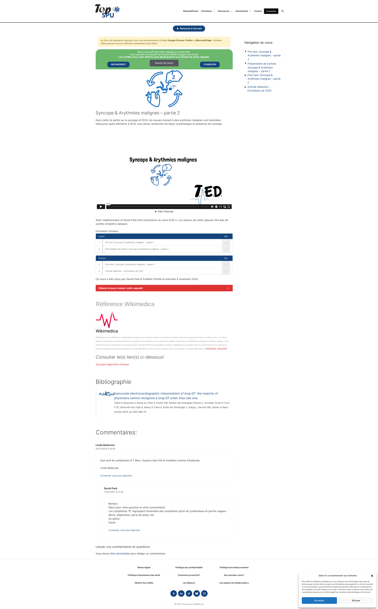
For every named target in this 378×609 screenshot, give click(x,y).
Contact (258, 11)
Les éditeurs (189, 583)
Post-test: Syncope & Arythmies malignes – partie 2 (130, 264)
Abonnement (242, 11)
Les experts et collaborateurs (234, 583)
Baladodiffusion (190, 11)
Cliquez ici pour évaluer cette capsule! (121, 288)
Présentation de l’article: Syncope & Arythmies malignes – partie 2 (136, 249)
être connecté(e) (120, 553)
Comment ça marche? (189, 575)
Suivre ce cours (164, 62)
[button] (372, 575)
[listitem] (173, 593)
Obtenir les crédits (144, 583)
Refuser (356, 600)
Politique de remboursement (234, 567)
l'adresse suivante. (216, 348)
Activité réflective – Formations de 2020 (124, 271)
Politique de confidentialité (188, 567)
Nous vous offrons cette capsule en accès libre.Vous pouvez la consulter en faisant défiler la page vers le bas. (164, 54)
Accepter (319, 600)
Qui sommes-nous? (234, 575)
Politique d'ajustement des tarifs (144, 575)
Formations (206, 11)
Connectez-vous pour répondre (116, 475)
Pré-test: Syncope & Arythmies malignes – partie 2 (129, 242)
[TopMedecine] (107, 11)
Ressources (223, 11)
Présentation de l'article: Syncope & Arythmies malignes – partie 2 (262, 67)
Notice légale (143, 567)
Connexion (271, 11)
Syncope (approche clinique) (112, 364)
